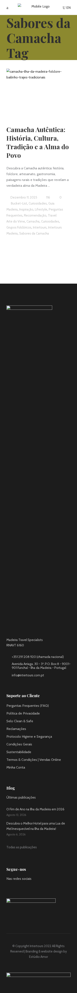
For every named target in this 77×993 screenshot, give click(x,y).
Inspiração (26, 209)
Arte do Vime (15, 221)
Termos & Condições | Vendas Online (33, 760)
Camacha (33, 221)
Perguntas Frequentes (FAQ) (27, 706)
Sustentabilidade (18, 752)
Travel (52, 215)
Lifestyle (41, 209)
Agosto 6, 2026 (16, 834)
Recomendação (35, 215)
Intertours (40, 227)
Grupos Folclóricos (18, 227)
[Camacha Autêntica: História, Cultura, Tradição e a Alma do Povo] (38, 91)
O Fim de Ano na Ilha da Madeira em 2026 (35, 809)
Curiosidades (38, 203)
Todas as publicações (21, 847)
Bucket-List (19, 203)
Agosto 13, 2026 (16, 815)
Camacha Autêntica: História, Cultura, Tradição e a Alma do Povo (37, 142)
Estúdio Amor (38, 957)
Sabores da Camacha (34, 233)
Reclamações (16, 729)
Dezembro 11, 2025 (23, 197)
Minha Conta (15, 767)
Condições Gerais (19, 744)
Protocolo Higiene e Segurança (29, 736)
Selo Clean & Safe (19, 721)
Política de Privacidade (23, 713)
